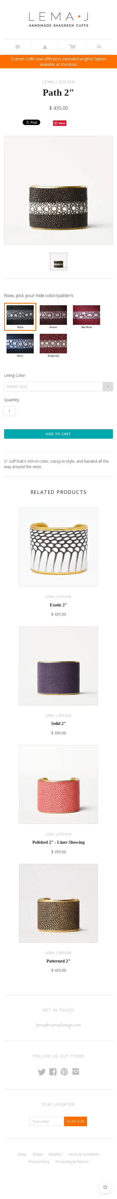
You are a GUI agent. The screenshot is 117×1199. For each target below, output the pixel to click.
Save (62, 123)
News (22, 1154)
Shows (37, 1154)
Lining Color (14, 375)
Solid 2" (58, 723)
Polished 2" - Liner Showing (58, 842)
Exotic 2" (58, 605)
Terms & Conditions (83, 1154)
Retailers (55, 1154)
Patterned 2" (58, 961)
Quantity (11, 399)
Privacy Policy (39, 1161)
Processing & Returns (72, 1161)
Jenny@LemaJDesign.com (58, 1024)
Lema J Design (58, 596)
